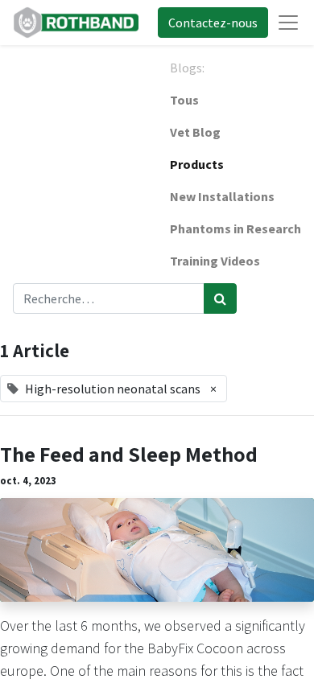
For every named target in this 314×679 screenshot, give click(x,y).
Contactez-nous (213, 22)
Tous (184, 100)
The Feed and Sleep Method (129, 454)
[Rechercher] (220, 298)
